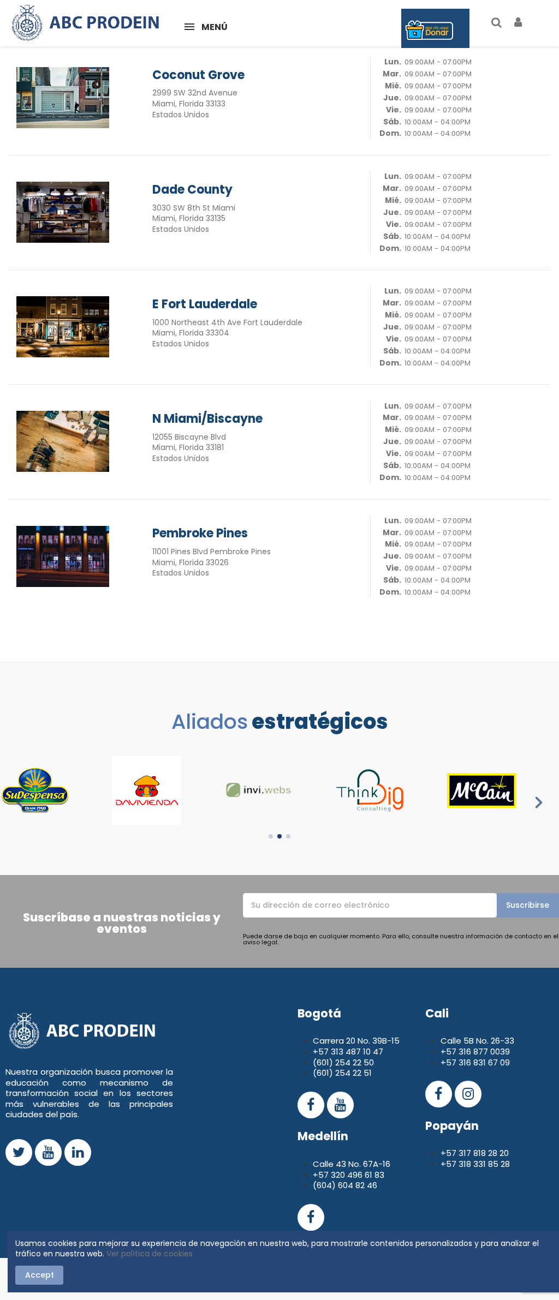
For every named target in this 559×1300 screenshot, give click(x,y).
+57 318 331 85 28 (475, 1164)
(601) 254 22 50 (343, 1062)
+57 (450, 1051)
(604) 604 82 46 (345, 1185)
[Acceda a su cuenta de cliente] (519, 23)
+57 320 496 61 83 (348, 1175)
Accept (39, 1274)
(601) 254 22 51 (342, 1073)
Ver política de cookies (149, 1253)
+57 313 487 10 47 (348, 1051)
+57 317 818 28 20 (475, 1153)
